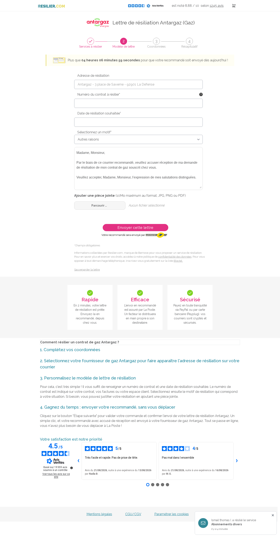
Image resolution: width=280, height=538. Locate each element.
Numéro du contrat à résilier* (98, 94)
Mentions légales (99, 514)
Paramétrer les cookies (171, 514)
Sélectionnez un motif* (94, 132)
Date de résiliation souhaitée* (99, 113)
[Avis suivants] (237, 461)
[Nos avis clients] (147, 6)
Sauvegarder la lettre (87, 269)
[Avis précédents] (78, 461)
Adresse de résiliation (93, 76)
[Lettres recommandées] (234, 5)
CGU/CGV (133, 514)
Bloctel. (178, 260)
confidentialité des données (174, 256)
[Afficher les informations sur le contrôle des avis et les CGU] (71, 467)
